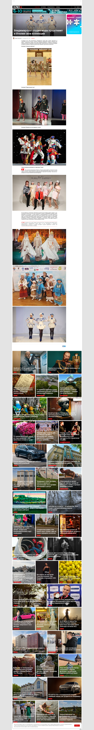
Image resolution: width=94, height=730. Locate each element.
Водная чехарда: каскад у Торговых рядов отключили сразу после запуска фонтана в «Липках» (29, 595)
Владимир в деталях (40, 395)
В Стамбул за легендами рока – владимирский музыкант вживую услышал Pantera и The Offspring (23, 665)
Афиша (58, 7)
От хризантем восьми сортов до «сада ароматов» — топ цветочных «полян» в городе (23, 432)
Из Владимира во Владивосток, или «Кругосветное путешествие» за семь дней (23, 572)
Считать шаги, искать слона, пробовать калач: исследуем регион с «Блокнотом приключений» (23, 385)
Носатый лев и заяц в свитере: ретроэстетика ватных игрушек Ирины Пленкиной (29, 409)
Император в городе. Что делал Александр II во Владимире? (64, 362)
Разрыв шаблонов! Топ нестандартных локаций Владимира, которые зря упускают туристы (70, 712)
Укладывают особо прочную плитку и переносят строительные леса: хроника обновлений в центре (47, 479)
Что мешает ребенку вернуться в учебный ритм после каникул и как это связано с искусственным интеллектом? (29, 688)
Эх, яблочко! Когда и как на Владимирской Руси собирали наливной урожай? (70, 572)
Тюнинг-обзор (16, 628)
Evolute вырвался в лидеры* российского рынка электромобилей (29, 455)
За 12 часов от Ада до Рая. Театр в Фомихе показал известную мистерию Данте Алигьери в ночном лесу (70, 618)
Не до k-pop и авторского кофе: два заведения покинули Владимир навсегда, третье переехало (47, 618)
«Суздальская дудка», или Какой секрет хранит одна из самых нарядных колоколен (47, 525)
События (37, 7)
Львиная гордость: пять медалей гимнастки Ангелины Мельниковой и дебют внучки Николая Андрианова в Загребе (64, 595)
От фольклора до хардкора (65, 442)
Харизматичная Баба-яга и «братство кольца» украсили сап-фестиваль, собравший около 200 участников (47, 712)
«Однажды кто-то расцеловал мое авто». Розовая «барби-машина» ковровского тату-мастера (23, 618)
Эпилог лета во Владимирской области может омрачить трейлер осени (23, 712)
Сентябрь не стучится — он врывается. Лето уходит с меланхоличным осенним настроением (64, 502)
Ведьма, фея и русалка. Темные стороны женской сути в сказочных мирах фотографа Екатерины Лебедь (64, 549)
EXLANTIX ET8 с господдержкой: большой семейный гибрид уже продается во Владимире (64, 688)
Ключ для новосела (52, 652)
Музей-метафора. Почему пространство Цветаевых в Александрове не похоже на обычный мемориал (64, 409)
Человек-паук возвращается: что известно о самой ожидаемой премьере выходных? (29, 549)
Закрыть (77, 725)
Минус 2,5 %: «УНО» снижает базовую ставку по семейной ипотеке (29, 642)
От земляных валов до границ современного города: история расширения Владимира (47, 385)
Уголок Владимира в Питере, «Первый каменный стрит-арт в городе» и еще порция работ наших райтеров (29, 502)
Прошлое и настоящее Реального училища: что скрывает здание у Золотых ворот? (64, 455)
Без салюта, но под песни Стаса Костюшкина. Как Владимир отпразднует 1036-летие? (47, 572)
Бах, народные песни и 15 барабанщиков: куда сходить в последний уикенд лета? (70, 525)
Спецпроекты (50, 7)
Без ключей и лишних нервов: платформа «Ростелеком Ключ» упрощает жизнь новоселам (64, 642)
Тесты (50, 372)
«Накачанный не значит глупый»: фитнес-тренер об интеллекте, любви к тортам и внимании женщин (70, 479)
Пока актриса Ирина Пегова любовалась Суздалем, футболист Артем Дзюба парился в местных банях (70, 665)
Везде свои (16, 675)
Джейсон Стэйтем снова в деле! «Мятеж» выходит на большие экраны (29, 362)
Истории (43, 7)
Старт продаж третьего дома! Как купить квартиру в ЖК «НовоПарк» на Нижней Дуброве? (23, 479)
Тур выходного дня (63, 395)
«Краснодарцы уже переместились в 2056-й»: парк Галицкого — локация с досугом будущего (70, 385)
